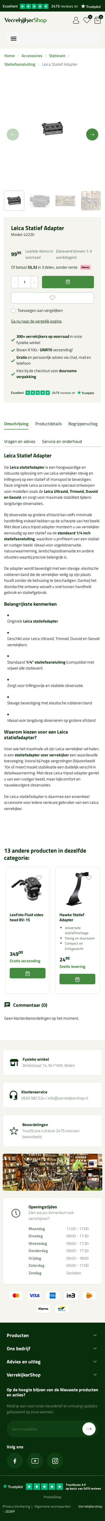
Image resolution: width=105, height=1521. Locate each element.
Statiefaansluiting (19, 64)
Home (9, 56)
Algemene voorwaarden (52, 1506)
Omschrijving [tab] (16, 423)
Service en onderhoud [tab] (62, 441)
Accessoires (32, 56)
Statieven (57, 56)
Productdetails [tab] (48, 423)
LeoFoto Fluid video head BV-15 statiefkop (26, 920)
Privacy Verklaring (16, 1506)
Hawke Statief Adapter (72, 917)
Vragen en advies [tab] (19, 441)
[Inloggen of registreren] (76, 20)
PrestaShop (52, 1497)
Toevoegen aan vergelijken (40, 310)
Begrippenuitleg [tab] (82, 423)
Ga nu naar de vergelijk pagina (36, 321)
